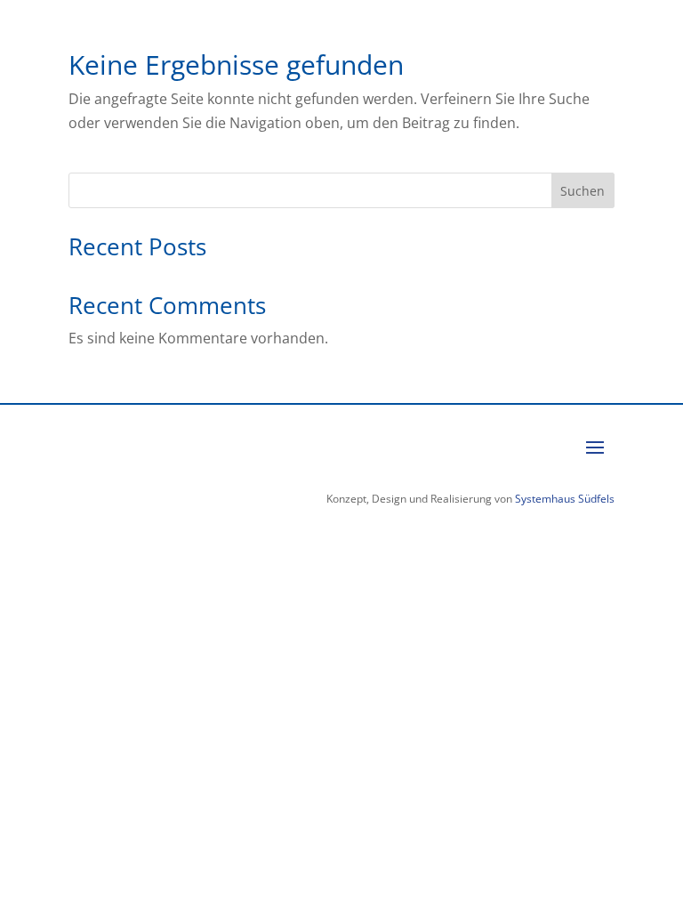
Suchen (582, 190)
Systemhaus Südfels (563, 498)
